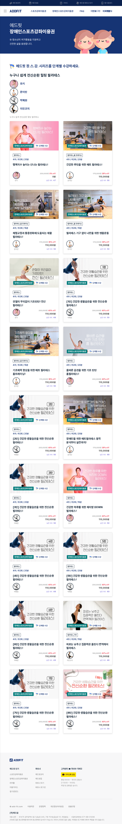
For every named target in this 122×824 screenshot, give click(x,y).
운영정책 (42, 806)
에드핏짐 (35, 3)
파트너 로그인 (40, 787)
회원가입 (108, 11)
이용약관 (31, 806)
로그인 (97, 11)
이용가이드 (14, 787)
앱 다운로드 (108, 3)
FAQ (82, 11)
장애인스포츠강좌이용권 (62, 11)
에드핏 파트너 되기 (86, 3)
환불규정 (71, 806)
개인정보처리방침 (57, 806)
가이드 (65, 3)
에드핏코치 (16, 3)
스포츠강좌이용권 (38, 11)
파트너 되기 (39, 783)
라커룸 (12, 783)
